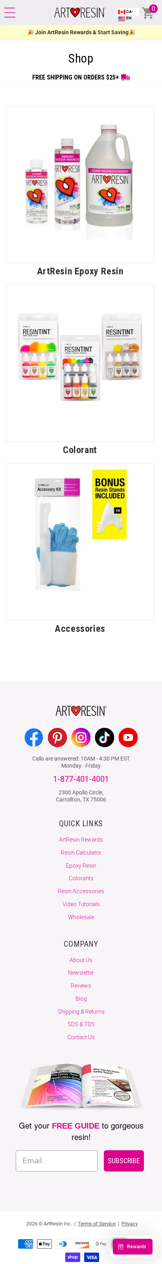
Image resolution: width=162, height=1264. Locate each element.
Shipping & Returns (81, 1012)
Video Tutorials (81, 904)
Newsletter (81, 973)
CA (129, 14)
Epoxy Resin (81, 865)
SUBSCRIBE (124, 1161)
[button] (9, 12)
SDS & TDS (81, 1024)
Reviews (81, 986)
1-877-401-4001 (81, 779)
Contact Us (81, 1037)
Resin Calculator (81, 852)
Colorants (81, 878)
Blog (81, 999)
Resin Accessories (81, 891)
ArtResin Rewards (81, 839)
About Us (81, 960)
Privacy (130, 1224)
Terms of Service (97, 1224)
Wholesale (81, 917)
